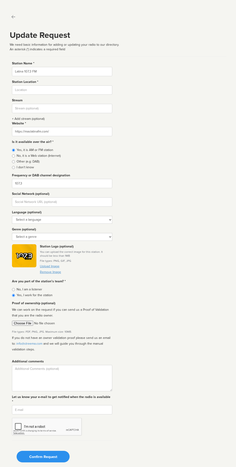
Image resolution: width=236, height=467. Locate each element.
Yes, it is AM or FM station (35, 150)
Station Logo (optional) (57, 246)
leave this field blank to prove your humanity (17, 4)
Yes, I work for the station (35, 295)
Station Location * (25, 82)
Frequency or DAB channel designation (41, 175)
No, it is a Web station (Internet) (39, 156)
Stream (17, 100)
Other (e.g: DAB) (28, 161)
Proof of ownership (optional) (33, 303)
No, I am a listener (29, 289)
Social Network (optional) (30, 194)
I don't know (25, 167)
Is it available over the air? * (32, 142)
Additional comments (28, 361)
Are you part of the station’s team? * (39, 281)
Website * (19, 123)
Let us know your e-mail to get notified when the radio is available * (61, 399)
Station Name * (23, 63)
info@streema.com (29, 344)
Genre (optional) (24, 229)
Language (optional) (26, 212)
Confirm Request (43, 457)
